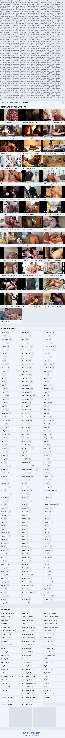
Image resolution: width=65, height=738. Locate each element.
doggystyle (5, 532)
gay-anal (26, 350)
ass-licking (5, 367)
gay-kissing (26, 392)
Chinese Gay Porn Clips (50, 613)
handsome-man (28, 466)
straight (47, 515)
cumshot (5, 501)
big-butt (4, 392)
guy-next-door (27, 448)
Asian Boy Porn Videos (7, 697)
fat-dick (4, 571)
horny (25, 497)
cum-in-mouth (6, 494)
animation (5, 350)
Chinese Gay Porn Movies (51, 616)
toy (46, 561)
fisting (4, 589)
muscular (48, 343)
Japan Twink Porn (5, 662)
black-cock (5, 420)
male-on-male (27, 575)
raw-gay (47, 416)
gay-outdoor (27, 399)
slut (46, 469)
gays (25, 431)
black (4, 416)
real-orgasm (49, 420)
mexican (25, 596)
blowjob (4, 427)
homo (25, 494)
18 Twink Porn (5, 680)
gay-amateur (27, 346)
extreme (4, 553)
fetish (4, 578)
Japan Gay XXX (5, 655)
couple (4, 476)
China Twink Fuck (5, 627)
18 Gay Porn (4, 623)
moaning (26, 603)
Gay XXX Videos (48, 690)
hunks (25, 508)
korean (25, 539)
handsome (26, 462)
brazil (4, 441)
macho (25, 564)
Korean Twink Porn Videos (8, 634)
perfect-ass (48, 388)
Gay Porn (46, 666)
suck (46, 525)
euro (3, 546)
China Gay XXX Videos (28, 680)
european (5, 550)
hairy (25, 455)
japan (25, 515)
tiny (46, 553)
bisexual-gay (6, 413)
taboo (47, 532)
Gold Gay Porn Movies (50, 701)
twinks (47, 571)
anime (4, 353)
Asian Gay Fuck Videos (7, 704)
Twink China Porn (5, 673)
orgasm (48, 378)
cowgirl (4, 480)
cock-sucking (6, 466)
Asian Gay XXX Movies (28, 627)
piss (46, 395)
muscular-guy (49, 350)
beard (4, 385)
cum (3, 490)
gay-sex (26, 413)
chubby (4, 459)
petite (47, 392)
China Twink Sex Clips (28, 690)
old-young (48, 371)
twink (47, 568)
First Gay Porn (48, 641)
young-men (48, 599)
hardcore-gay (27, 476)
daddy (4, 508)
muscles (47, 339)
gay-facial (26, 371)
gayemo (26, 424)
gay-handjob (27, 388)
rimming (48, 434)
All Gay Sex (4, 690)
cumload (4, 497)
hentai (25, 487)
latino (25, 546)
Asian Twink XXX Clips (28, 652)
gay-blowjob (27, 357)
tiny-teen (48, 557)
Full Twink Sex (48, 659)
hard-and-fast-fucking (30, 469)
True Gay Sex (4, 669)
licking (25, 553)
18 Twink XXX (4, 641)
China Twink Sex (48, 630)
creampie (5, 483)
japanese (26, 518)
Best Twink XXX (26, 655)
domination (5, 536)
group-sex (26, 441)
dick (3, 518)
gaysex (25, 434)
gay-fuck (26, 378)
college (4, 469)
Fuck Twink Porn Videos (50, 655)
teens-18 (47, 546)
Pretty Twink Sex (5, 666)
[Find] (63, 102)
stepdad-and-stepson (51, 504)
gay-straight (27, 416)
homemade (27, 490)
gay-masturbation (28, 395)
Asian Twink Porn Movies (29, 637)
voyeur (47, 589)
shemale (47, 452)
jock (25, 525)
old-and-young (49, 364)
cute (3, 504)
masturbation (27, 585)
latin (25, 543)
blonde (4, 424)
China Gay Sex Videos (28, 673)
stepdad (47, 501)
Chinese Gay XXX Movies (50, 623)
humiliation (26, 501)
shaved (47, 448)
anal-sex (5, 343)
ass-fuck (5, 364)
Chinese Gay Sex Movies (50, 620)
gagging (4, 603)
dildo (3, 522)
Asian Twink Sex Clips (6, 644)
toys (46, 564)
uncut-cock (48, 578)
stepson (47, 511)
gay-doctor (26, 367)
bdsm (3, 378)
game (25, 332)
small (47, 473)
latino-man (26, 550)
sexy (47, 445)
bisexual (4, 409)
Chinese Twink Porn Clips (7, 630)
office (47, 360)
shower (47, 455)
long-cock (26, 561)
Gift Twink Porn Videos (50, 694)
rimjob (47, 431)
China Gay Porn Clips (28, 669)
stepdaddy (48, 508)
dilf (3, 525)
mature (25, 589)
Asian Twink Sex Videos (28, 644)
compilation (5, 473)
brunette (4, 452)
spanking (48, 497)
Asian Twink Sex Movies (28, 641)
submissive (48, 522)
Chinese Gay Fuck (27, 704)
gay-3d (25, 343)
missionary (26, 599)
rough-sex (48, 438)
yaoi (46, 592)
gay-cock (26, 360)
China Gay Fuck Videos (28, 666)
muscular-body (49, 346)
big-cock (5, 395)
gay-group (26, 385)
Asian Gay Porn (26, 613)
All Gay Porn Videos (6, 687)
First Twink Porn (48, 644)
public (47, 409)
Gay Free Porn (48, 669)
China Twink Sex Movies (29, 694)
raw (46, 413)
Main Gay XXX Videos (6, 659)
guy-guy (26, 445)
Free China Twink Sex (49, 648)
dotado (4, 539)
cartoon (4, 455)
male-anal (26, 571)
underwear (48, 582)
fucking (4, 596)
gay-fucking (27, 381)
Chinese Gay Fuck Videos (7, 613)
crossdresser (5, 487)
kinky (25, 532)
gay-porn (26, 402)
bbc (3, 374)
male (25, 568)
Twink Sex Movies (5, 616)
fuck (3, 592)
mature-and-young (28, 592)
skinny (47, 462)
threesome (48, 550)
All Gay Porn (4, 683)
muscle (47, 336)
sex (46, 441)
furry (3, 599)
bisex (4, 406)
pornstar (48, 402)
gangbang (26, 336)
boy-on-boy (6, 434)
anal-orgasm (6, 339)
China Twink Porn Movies (29, 687)
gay (25, 339)
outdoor (47, 385)
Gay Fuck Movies (48, 673)
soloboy (47, 494)
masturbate (26, 582)
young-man (48, 596)
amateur (5, 332)
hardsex (25, 480)
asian (3, 357)
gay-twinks (27, 420)
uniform (47, 585)
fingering (5, 582)
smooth (47, 480)
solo (46, 483)
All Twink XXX (4, 694)
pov (46, 406)
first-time (5, 585)
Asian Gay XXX (26, 623)
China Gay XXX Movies (28, 676)
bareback (5, 371)
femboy (4, 575)
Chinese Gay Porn (27, 701)
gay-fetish (26, 374)
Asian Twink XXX (26, 648)
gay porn (3, 648)
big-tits (4, 402)
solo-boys (48, 487)
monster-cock (49, 332)
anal (3, 336)
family (4, 561)
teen (47, 543)
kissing (25, 536)
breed (4, 445)
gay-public (26, 406)
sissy (46, 459)
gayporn (26, 427)
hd (24, 483)
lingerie (25, 557)
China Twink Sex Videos (28, 697)
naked (47, 353)
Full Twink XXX (48, 662)
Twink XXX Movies (27, 662)
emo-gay (4, 543)
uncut (47, 575)
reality (47, 424)
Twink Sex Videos (27, 659)
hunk (25, 504)
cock (3, 462)
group (25, 438)
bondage (4, 431)
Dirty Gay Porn (48, 637)
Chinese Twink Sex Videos (51, 627)
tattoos (47, 539)
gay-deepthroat (28, 364)
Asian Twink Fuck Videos (29, 634)
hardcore (26, 473)
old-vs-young (49, 367)
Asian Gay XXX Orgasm (28, 630)
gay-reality (26, 409)
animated (5, 346)
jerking (25, 522)
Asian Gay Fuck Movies (7, 701)
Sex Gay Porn (4, 620)
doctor (4, 529)
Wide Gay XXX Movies (7, 676)
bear (3, 381)
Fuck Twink (47, 652)
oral (46, 374)
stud (47, 518)
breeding (4, 448)
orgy (46, 381)
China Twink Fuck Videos (29, 683)
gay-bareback (27, 353)
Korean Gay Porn (5, 652)
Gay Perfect (47, 676)
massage (26, 578)
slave (46, 466)
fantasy (4, 568)
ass (3, 360)
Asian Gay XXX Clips (27, 620)
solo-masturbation (50, 490)
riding (47, 427)
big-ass (4, 388)
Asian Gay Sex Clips (27, 616)
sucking (47, 529)
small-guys (48, 476)
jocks (25, 529)
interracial (26, 511)
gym (25, 452)
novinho (47, 357)
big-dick (4, 399)
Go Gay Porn (47, 697)
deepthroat (5, 515)
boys (4, 438)
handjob (26, 459)
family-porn (5, 564)
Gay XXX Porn (47, 687)
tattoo (47, 536)
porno (47, 399)
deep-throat (6, 511)
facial (3, 557)
